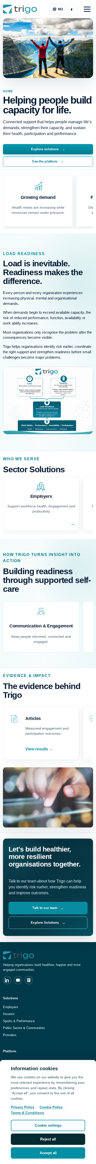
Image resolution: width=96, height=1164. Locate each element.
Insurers (9, 1014)
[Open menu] (87, 9)
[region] (48, 1112)
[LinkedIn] (7, 980)
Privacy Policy (22, 1107)
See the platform (48, 161)
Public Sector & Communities (24, 1028)
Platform (9, 1051)
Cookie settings (48, 1125)
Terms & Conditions (27, 1113)
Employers (10, 1007)
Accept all (48, 1153)
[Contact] (18, 980)
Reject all (48, 1139)
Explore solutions (48, 149)
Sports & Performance (19, 1021)
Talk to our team (48, 908)
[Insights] (29, 980)
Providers (9, 1035)
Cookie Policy (51, 1107)
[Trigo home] (20, 9)
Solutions (10, 998)
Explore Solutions (48, 922)
